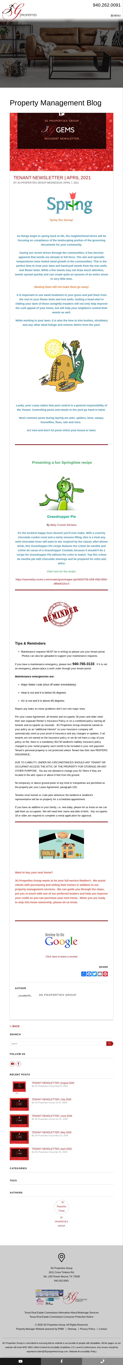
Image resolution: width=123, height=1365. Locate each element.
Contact (103, 1329)
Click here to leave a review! (62, 956)
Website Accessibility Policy (83, 1351)
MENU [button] (117, 15)
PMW (61, 1329)
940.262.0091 (107, 5)
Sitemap (72, 1329)
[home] (19, 11)
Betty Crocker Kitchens (63, 525)
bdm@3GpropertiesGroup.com (53, 1351)
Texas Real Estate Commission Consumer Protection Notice (61, 1317)
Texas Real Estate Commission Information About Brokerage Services (61, 1312)
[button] (20, 1361)
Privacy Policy (87, 1329)
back (16, 1026)
